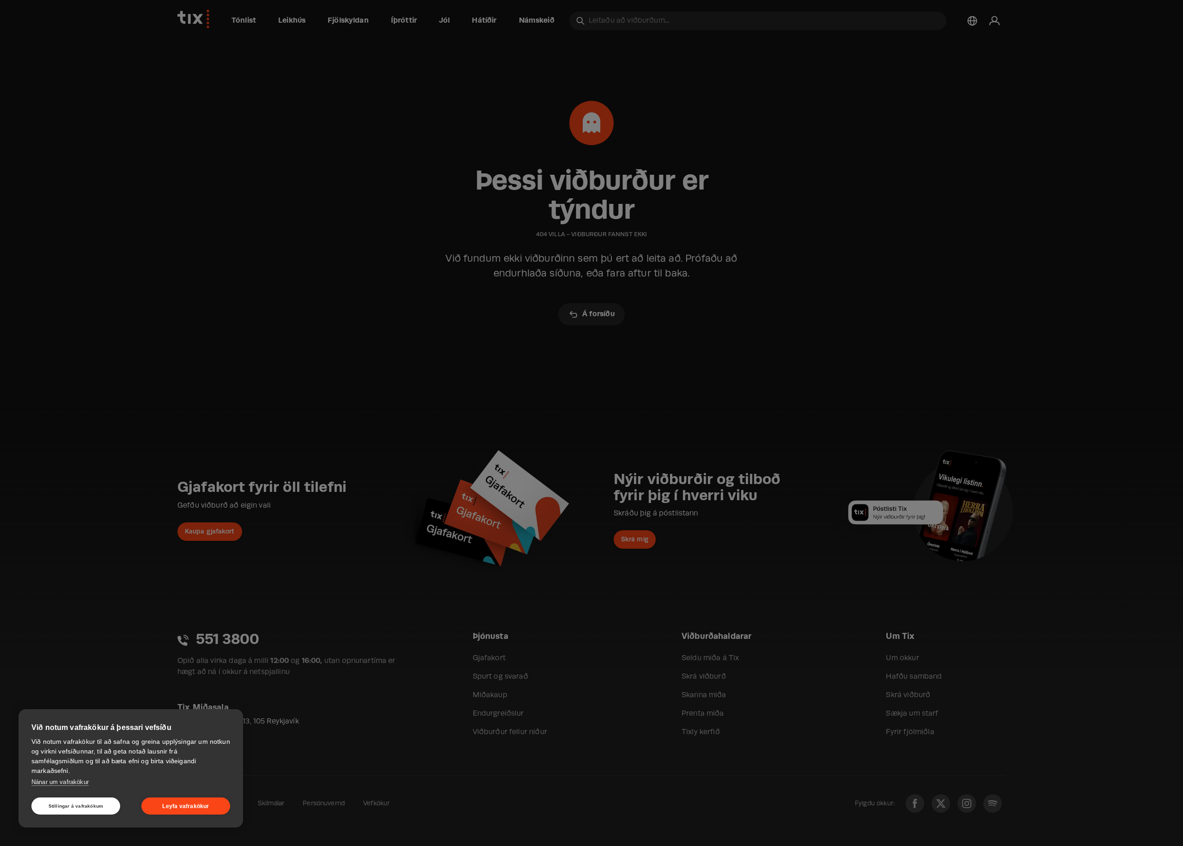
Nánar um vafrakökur (60, 782)
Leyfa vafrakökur (185, 806)
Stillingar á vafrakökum (76, 806)
